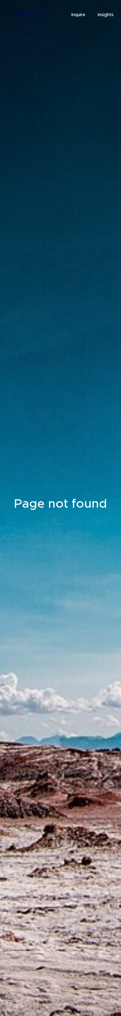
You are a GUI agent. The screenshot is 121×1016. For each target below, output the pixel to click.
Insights (106, 15)
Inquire (78, 15)
